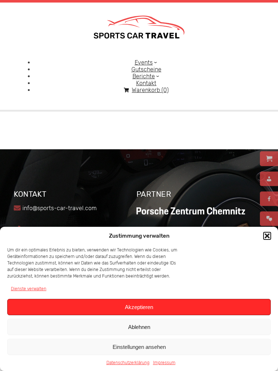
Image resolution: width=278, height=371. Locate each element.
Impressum (164, 362)
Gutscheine (146, 69)
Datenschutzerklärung (127, 362)
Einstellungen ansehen (139, 347)
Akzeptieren (139, 307)
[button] (267, 235)
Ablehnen (139, 327)
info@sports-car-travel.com (59, 208)
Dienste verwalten (28, 288)
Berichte (143, 76)
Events (144, 62)
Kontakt (146, 83)
